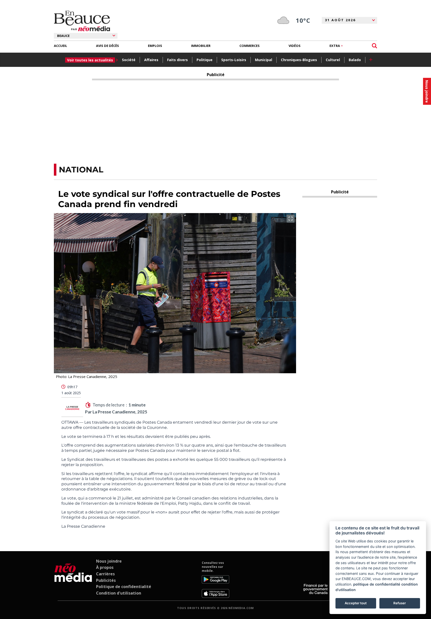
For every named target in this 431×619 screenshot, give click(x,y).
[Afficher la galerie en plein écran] (290, 218)
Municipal (263, 59)
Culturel (333, 59)
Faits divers (177, 59)
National (81, 169)
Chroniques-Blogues (299, 59)
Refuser (399, 603)
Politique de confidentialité (123, 586)
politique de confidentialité (376, 584)
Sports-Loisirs (233, 59)
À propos (104, 567)
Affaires (151, 59)
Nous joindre (109, 561)
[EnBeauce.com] (73, 579)
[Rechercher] (374, 45)
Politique (205, 59)
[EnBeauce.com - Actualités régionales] (82, 21)
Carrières (105, 574)
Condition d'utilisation (118, 593)
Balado (355, 59)
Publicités (106, 580)
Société (128, 59)
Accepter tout (356, 603)
